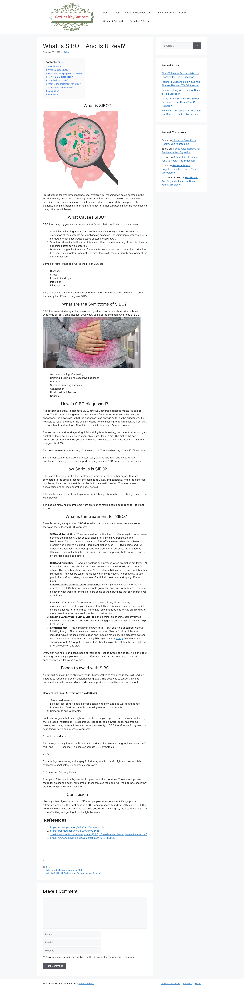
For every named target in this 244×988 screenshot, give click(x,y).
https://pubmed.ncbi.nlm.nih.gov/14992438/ (75, 830)
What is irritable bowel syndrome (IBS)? (64, 870)
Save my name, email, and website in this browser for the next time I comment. (91, 957)
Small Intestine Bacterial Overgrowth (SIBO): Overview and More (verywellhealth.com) (98, 834)
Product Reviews (165, 12)
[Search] (197, 45)
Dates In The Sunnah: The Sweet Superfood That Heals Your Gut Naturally (180, 102)
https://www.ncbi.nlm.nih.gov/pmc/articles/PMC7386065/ (83, 837)
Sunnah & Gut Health (113, 21)
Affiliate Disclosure (170, 983)
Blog (117, 12)
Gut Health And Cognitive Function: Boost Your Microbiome (179, 169)
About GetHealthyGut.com (138, 12)
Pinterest (187, 983)
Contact (183, 12)
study (119, 638)
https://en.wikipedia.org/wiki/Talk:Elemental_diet (77, 827)
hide (61, 62)
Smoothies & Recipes (140, 21)
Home (106, 12)
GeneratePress (86, 983)
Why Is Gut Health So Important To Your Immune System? (73, 873)
